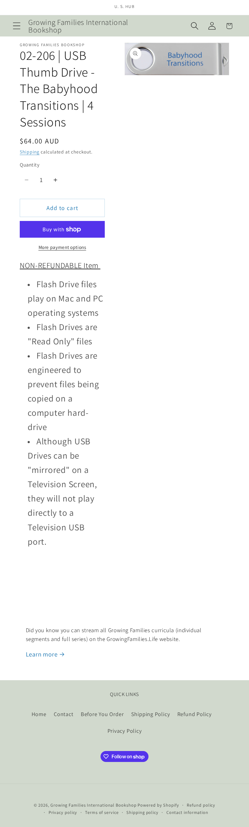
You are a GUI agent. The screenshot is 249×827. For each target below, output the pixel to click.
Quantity (29, 164)
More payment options (62, 247)
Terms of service (102, 812)
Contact (63, 714)
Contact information (187, 812)
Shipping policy (142, 812)
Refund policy (201, 805)
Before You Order (102, 714)
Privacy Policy (124, 730)
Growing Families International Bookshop (93, 805)
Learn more (42, 654)
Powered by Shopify (158, 805)
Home (39, 714)
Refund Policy (194, 714)
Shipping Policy (150, 714)
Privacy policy (63, 812)
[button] (16, 26)
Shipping (29, 152)
